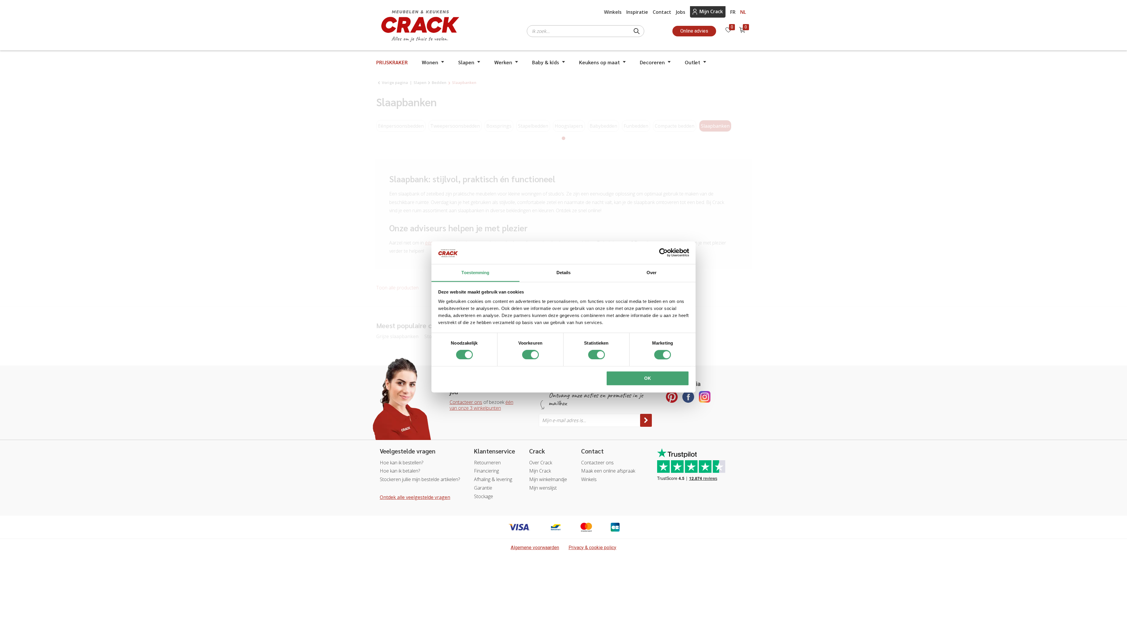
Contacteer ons (466, 402)
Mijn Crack (711, 11)
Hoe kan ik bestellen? (401, 462)
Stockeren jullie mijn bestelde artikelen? (420, 479)
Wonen (430, 62)
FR (732, 12)
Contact (662, 12)
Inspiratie (637, 12)
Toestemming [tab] (475, 272)
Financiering (486, 471)
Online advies (694, 31)
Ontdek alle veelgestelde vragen (415, 497)
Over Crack (540, 462)
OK (647, 378)
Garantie (483, 488)
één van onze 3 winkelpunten (481, 405)
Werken (503, 62)
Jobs (680, 12)
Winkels (613, 12)
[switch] (530, 355)
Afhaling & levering (493, 479)
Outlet (692, 62)
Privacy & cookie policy (592, 547)
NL (743, 12)
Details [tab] (563, 272)
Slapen (466, 62)
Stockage (483, 496)
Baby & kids (545, 62)
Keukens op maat (599, 62)
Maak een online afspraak (608, 471)
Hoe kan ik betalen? (400, 471)
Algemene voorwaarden (535, 547)
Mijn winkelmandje (548, 479)
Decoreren (652, 62)
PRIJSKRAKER (392, 62)
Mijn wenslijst (543, 488)
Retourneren (487, 462)
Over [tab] (652, 272)
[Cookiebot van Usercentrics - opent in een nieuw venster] (663, 252)
